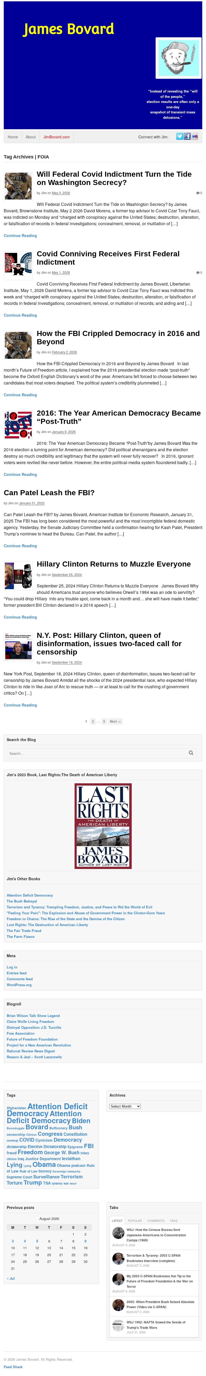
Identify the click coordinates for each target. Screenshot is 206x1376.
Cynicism (44, 1140)
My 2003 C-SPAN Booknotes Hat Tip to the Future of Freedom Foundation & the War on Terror (160, 1281)
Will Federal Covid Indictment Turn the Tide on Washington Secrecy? (114, 178)
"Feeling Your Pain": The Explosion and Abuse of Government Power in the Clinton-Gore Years (86, 912)
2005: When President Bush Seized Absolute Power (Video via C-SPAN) (160, 1304)
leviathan (71, 1158)
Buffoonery (58, 1128)
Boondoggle (15, 1128)
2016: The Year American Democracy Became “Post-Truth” (119, 417)
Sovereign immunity (66, 1171)
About (31, 136)
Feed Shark (13, 1366)
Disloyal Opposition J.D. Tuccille (34, 1027)
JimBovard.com (56, 136)
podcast (78, 1165)
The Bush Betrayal (22, 901)
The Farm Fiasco (21, 936)
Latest (117, 1220)
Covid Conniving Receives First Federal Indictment (108, 258)
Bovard (36, 1126)
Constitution (75, 1134)
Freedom (30, 1152)
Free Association (21, 1033)
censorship (16, 1134)
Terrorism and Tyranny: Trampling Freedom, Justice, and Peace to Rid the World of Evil (79, 906)
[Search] (191, 752)
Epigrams (75, 1146)
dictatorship (17, 1146)
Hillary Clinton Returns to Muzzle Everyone (114, 564)
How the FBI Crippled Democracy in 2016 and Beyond (118, 337)
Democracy (68, 1139)
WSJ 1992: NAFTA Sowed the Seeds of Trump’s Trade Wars (156, 1325)
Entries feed (17, 972)
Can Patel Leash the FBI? (49, 493)
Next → (115, 721)
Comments (155, 1220)
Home (13, 136)
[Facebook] (187, 136)
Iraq (21, 1158)
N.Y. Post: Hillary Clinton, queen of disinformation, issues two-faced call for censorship (109, 643)
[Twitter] (179, 136)
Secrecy (45, 1171)
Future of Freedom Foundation (32, 1039)
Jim (44, 192)
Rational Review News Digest (31, 1050)
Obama (44, 1164)
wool (73, 1183)
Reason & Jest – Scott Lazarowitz (34, 1056)
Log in (12, 967)
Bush (75, 1127)
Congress (50, 1133)
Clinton (31, 1135)
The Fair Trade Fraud (24, 930)
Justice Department (43, 1158)
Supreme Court (19, 1176)
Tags (174, 1220)
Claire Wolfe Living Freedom (30, 1021)
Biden (81, 1120)
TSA (47, 1183)
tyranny (57, 1183)
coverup (12, 1140)
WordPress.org (19, 984)
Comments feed (20, 978)
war (66, 1183)
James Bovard (69, 29)
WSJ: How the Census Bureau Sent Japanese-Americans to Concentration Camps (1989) (156, 1234)
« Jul (11, 1278)
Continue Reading (20, 235)
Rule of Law (28, 1171)
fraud (12, 1152)
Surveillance (46, 1176)
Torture (15, 1182)
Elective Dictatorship (47, 1146)
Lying (15, 1164)
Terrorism (72, 1176)
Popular (135, 1220)
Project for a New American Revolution (39, 1045)
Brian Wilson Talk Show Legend (33, 1015)
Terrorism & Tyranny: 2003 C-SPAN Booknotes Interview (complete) (154, 1258)
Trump (33, 1182)
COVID (26, 1139)
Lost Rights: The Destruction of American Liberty (47, 924)
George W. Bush (61, 1152)
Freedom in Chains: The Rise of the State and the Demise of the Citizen (66, 918)
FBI (89, 1145)
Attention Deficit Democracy (30, 895)
